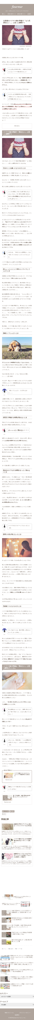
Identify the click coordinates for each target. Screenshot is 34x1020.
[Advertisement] (17, 880)
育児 (5, 814)
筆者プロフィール (9, 1012)
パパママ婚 (6, 811)
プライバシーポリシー (24, 1012)
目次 (15, 125)
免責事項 (17, 1015)
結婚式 (12, 811)
